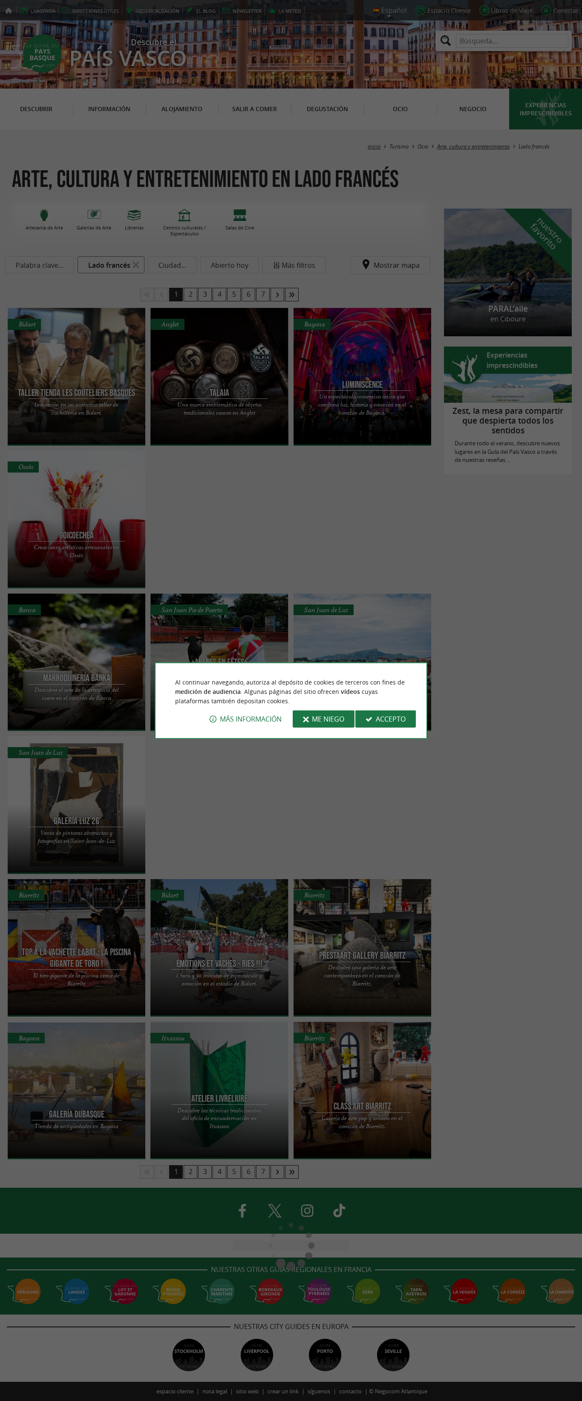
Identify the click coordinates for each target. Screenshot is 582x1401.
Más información (251, 719)
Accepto (391, 719)
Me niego (328, 719)
